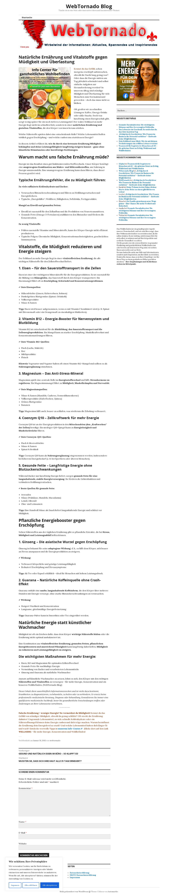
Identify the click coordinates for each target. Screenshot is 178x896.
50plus (121, 164)
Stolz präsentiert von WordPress (74, 892)
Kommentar (25, 788)
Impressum (75, 877)
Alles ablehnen (30, 885)
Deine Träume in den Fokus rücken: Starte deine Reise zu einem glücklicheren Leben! (138, 189)
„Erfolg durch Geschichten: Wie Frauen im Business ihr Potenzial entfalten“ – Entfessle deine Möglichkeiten (137, 136)
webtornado (55, 740)
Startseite (27, 17)
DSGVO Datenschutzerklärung (83, 875)
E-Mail (23, 832)
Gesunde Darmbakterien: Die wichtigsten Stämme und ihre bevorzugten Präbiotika (136, 126)
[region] (34, 874)
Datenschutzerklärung (79, 873)
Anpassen (15, 885)
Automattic (113, 892)
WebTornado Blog (89, 6)
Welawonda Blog (126, 171)
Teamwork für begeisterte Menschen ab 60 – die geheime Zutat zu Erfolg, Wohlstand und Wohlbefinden (138, 148)
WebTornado (124, 180)
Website (23, 843)
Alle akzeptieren (49, 885)
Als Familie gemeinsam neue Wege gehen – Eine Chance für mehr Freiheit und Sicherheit (137, 203)
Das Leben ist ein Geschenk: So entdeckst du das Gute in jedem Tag (138, 130)
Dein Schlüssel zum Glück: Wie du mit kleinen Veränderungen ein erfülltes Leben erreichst (138, 142)
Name (22, 821)
